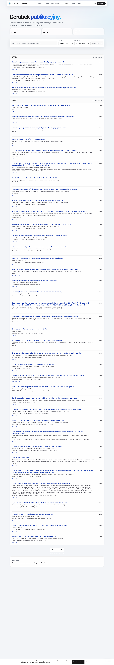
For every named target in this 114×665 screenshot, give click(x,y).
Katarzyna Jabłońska (17, 130)
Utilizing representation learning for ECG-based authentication (33, 364)
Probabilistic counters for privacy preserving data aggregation (32, 514)
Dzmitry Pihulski (25, 271)
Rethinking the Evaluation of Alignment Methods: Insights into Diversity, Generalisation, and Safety (44, 189)
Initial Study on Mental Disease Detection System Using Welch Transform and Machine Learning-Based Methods (49, 211)
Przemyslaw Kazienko (41, 422)
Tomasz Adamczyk (17, 64)
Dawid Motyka (32, 191)
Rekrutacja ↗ (101, 3)
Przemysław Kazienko (17, 78)
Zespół (47, 3)
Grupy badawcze (55, 3)
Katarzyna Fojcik (16, 331)
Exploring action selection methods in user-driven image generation (34, 280)
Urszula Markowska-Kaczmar (54, 226)
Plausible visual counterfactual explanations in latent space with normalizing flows (39, 235)
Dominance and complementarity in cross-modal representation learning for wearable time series (44, 398)
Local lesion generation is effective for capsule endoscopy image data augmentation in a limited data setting (48, 375)
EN (95, 3)
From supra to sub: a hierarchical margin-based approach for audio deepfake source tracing (42, 105)
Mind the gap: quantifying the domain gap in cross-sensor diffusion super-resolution (40, 247)
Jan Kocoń (69, 271)
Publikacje (65, 3)
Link (16, 69)
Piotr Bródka (15, 355)
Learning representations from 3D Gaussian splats (28, 139)
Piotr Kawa (30, 389)
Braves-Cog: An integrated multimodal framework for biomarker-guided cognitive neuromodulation (45, 316)
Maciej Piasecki (62, 271)
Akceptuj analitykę (77, 661)
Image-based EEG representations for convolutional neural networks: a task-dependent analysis (44, 87)
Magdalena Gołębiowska (18, 294)
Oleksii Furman (36, 238)
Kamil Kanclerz (66, 411)
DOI (13, 69)
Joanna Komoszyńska (26, 400)
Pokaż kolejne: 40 (57, 550)
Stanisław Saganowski (48, 366)
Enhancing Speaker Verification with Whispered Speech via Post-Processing (37, 292)
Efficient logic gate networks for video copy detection (30, 329)
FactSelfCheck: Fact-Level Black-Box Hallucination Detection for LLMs (35, 178)
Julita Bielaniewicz (38, 411)
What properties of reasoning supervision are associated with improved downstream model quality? (45, 269)
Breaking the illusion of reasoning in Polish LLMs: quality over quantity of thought (39, 420)
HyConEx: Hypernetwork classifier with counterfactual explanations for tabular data (39, 503)
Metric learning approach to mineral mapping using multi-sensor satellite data (37, 258)
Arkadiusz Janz (51, 191)
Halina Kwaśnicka (49, 141)
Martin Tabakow (56, 377)
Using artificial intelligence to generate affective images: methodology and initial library (41, 483)
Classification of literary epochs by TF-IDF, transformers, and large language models (40, 525)
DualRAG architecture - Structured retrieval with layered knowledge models (37, 446)
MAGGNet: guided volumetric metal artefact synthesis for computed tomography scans (41, 224)
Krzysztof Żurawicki (25, 141)
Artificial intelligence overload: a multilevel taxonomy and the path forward (37, 340)
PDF (16, 145)
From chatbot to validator (20, 458)
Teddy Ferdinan (76, 271)
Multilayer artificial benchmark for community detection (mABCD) (34, 536)
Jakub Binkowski (26, 180)
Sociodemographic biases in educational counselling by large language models (38, 62)
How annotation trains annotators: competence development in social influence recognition (42, 75)
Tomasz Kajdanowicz (45, 180)
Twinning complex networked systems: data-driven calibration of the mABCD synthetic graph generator (46, 353)
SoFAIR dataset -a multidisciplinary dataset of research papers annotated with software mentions (44, 150)
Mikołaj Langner (16, 271)
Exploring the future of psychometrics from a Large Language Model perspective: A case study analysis (46, 409)
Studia (79, 3)
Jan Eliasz (32, 422)
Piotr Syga (26, 107)
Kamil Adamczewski (24, 213)
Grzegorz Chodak (56, 64)
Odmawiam (89, 661)
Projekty (73, 3)
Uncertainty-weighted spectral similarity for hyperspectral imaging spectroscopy (39, 128)
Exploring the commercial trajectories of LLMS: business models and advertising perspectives (43, 116)
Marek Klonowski (35, 516)
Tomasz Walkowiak (34, 167)
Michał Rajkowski (40, 271)
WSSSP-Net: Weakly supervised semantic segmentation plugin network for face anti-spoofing (43, 387)
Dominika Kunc (38, 366)
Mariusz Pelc (15, 202)
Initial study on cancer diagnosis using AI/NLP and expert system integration (37, 200)
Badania (40, 3)
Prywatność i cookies (44, 662)
